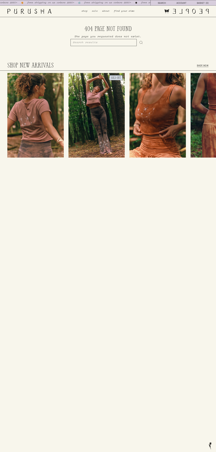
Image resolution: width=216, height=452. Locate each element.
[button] (84, 11)
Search (162, 2)
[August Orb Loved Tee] (35, 115)
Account (181, 2)
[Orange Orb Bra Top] (157, 115)
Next (212, 115)
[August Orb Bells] (96, 115)
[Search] (141, 42)
